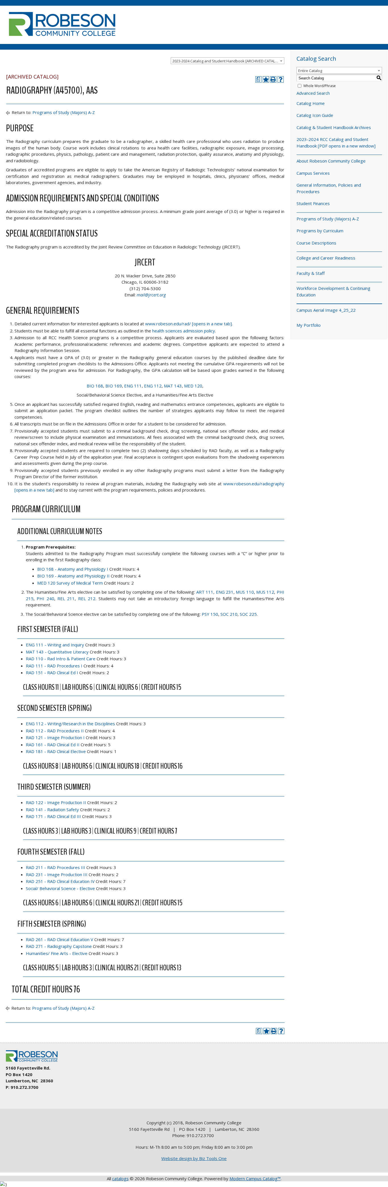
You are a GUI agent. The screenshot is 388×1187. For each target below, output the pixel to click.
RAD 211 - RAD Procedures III (55, 867)
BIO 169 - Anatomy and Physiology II (73, 576)
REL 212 (86, 598)
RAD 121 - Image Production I (55, 737)
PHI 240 (45, 598)
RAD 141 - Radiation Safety (52, 809)
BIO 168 (95, 386)
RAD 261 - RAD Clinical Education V (59, 939)
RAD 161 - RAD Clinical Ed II (53, 744)
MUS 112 (265, 592)
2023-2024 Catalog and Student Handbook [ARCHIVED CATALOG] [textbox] (227, 61)
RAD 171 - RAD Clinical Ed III (53, 816)
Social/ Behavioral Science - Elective (60, 888)
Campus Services (313, 173)
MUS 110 (245, 592)
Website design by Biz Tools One (194, 1158)
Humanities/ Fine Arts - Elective (56, 953)
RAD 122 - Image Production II (56, 802)
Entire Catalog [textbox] (310, 70)
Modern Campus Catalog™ (255, 1178)
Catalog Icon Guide (315, 115)
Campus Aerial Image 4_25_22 (326, 310)
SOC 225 (248, 614)
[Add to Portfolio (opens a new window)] (266, 79)
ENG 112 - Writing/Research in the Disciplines (70, 723)
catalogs (120, 1178)
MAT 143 (173, 386)
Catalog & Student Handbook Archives (334, 127)
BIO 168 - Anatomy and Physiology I (72, 569)
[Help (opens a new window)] (281, 79)
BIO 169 (113, 386)
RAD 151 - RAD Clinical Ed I (52, 672)
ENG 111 (133, 386)
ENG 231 (224, 592)
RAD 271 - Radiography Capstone (59, 946)
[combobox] (227, 60)
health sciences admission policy (183, 331)
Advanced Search (313, 93)
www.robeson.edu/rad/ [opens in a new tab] (188, 323)
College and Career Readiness (326, 258)
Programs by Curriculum (320, 230)
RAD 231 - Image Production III (56, 874)
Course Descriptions (316, 243)
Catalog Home (311, 103)
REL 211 (66, 598)
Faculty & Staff (311, 273)
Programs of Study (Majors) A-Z (63, 112)
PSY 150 (210, 614)
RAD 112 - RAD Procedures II (55, 730)
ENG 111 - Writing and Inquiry (55, 645)
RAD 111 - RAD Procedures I (54, 666)
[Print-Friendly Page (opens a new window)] (273, 79)
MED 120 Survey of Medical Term (70, 583)
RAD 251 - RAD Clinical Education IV (60, 881)
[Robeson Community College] (62, 38)
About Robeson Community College (331, 161)
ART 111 (204, 592)
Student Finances (313, 203)
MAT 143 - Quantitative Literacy (57, 652)
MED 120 (193, 386)
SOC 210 (228, 614)
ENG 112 (153, 386)
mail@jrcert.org (151, 295)
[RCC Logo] (34, 1062)
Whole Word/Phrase (319, 85)
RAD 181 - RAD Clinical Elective (56, 751)
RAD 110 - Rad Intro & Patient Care (60, 658)
